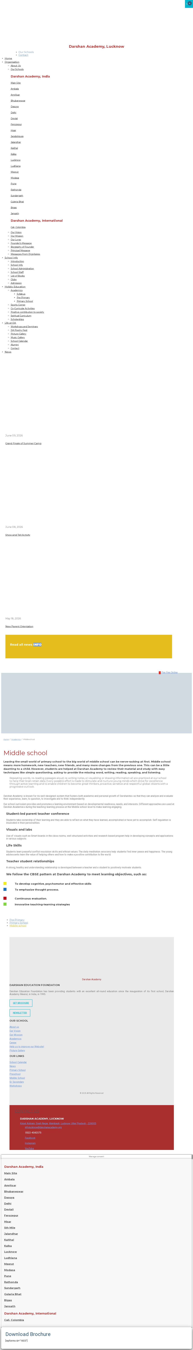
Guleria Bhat (17, 201)
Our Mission (17, 236)
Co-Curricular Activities (23, 308)
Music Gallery (18, 337)
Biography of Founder (22, 247)
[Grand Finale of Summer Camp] (63, 432)
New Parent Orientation (19, 626)
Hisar (13, 130)
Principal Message (20, 250)
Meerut (15, 172)
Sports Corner (18, 304)
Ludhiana (16, 166)
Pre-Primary (23, 297)
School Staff (17, 272)
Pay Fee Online (169, 672)
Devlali (14, 118)
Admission (16, 283)
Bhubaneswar (18, 100)
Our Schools (17, 69)
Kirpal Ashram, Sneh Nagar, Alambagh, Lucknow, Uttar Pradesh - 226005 (58, 1123)
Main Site (16, 83)
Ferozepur (16, 124)
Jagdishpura (17, 136)
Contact (23, 55)
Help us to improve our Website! (26, 1046)
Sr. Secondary (16, 1081)
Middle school (17, 925)
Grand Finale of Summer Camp (23, 443)
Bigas (14, 207)
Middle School (17, 1078)
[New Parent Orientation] (63, 615)
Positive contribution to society (27, 312)
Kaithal (14, 148)
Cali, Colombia (18, 227)
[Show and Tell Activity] (63, 523)
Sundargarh (17, 195)
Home (8, 58)
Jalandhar (16, 142)
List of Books (18, 275)
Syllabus (21, 294)
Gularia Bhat (12, 1294)
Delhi (13, 112)
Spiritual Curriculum (21, 315)
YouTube (29, 1148)
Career (13, 1042)
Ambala (15, 88)
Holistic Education (15, 286)
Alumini (15, 344)
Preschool (15, 1074)
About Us (16, 65)
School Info (11, 257)
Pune (13, 183)
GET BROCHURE (21, 1003)
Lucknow (16, 160)
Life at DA (10, 322)
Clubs (14, 279)
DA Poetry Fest (19, 330)
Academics (16, 290)
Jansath (15, 213)
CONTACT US (27, 1111)
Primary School (25, 301)
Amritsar (15, 94)
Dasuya (15, 106)
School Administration (22, 268)
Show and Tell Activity (17, 534)
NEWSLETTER (20, 1012)
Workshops (15, 1085)
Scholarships (17, 319)
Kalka (13, 154)
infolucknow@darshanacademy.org (43, 1127)
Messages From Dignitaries (25, 254)
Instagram (30, 1143)
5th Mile (9, 1227)
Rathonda (16, 189)
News (8, 351)
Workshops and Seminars (24, 326)
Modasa (15, 178)
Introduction (17, 261)
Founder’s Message (21, 243)
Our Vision (16, 232)
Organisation (12, 62)
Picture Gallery (18, 333)
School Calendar (19, 341)
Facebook (30, 1138)
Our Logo (16, 239)
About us (14, 1027)
